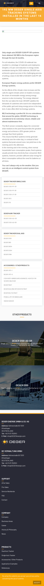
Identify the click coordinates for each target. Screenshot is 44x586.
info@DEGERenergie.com (16, 436)
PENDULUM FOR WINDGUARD (13, 297)
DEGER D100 (8, 238)
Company (5, 517)
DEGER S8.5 (7, 198)
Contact (4, 500)
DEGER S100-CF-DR (10, 194)
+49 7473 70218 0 (11, 433)
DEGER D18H (8, 254)
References (6, 568)
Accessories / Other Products (12, 559)
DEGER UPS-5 (8, 274)
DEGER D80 (7, 242)
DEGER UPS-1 (8, 270)
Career (4, 525)
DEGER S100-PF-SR (10, 186)
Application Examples (9, 564)
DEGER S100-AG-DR (10, 222)
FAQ (3, 496)
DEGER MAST (8, 285)
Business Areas (7, 521)
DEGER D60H (8, 246)
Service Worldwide (8, 491)
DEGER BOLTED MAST (11, 293)
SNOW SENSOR (9, 301)
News (4, 534)
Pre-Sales (5, 487)
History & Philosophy (9, 530)
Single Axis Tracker (8, 555)
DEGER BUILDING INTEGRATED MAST (15, 289)
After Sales (6, 483)
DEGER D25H (8, 250)
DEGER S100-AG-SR (10, 218)
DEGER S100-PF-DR (10, 190)
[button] (31, 3)
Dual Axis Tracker (8, 551)
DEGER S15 (7, 202)
